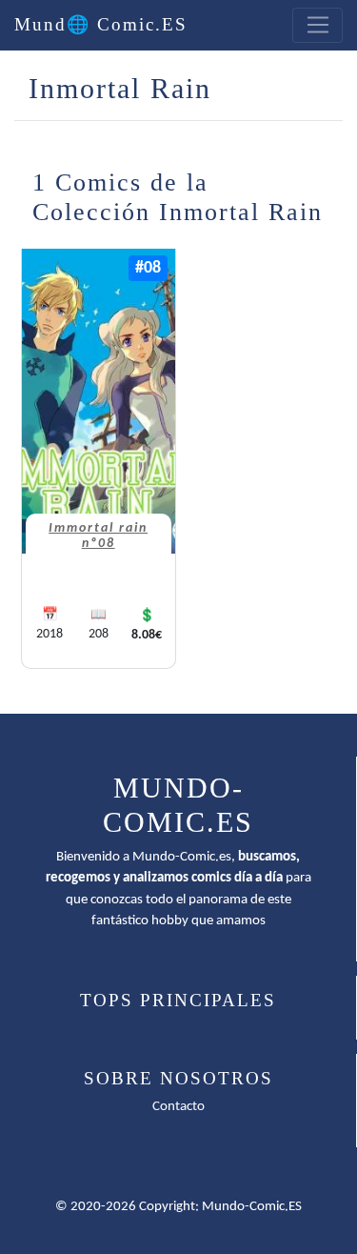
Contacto (178, 1107)
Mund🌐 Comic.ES (101, 24)
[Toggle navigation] (317, 26)
